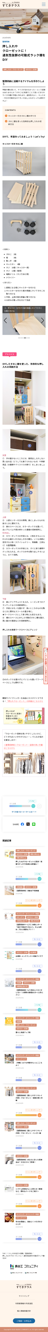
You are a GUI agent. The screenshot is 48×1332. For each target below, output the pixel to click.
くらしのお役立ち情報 (15, 1253)
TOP (4, 1253)
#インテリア (21, 1059)
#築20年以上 (21, 858)
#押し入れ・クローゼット (13, 69)
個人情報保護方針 (24, 1311)
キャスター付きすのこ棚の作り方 (22, 116)
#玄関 (19, 983)
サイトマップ (24, 1296)
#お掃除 (33, 952)
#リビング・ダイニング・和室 (28, 913)
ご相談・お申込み (24, 1321)
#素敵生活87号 (22, 921)
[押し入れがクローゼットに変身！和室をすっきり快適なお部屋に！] (24, 716)
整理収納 (28, 1253)
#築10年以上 (35, 854)
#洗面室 (20, 887)
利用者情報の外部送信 (24, 1303)
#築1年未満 (35, 921)
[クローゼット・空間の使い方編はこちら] (24, 763)
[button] (19, 337)
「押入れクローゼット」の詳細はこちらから (24, 701)
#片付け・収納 (31, 69)
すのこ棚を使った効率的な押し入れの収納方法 (24, 122)
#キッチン (20, 917)
